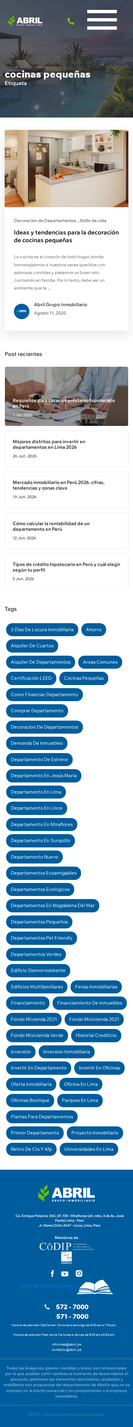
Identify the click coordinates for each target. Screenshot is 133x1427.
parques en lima (80, 1100)
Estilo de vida (93, 220)
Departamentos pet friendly (41, 938)
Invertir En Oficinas (99, 1068)
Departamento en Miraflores (42, 824)
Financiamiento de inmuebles (89, 1003)
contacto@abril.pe (66, 1350)
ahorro (93, 629)
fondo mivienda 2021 (34, 1019)
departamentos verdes (36, 954)
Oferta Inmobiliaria (31, 1084)
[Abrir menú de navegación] (102, 6)
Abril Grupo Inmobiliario (60, 304)
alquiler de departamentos (41, 662)
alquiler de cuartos (32, 646)
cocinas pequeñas (84, 678)
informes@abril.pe (66, 1344)
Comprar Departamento (37, 711)
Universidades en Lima (89, 1149)
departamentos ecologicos (40, 889)
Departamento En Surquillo (40, 840)
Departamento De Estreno (39, 759)
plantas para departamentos (42, 1117)
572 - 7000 (72, 1307)
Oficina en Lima (81, 1084)
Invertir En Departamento (38, 1068)
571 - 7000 (72, 1316)
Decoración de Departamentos (45, 220)
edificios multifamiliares (37, 987)
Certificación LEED (31, 678)
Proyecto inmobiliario (94, 1133)
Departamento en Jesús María (44, 775)
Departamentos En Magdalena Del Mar (53, 905)
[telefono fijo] (72, 20)
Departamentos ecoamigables (43, 873)
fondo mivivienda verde (37, 1035)
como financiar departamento (44, 694)
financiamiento (28, 1003)
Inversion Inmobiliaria (66, 1052)
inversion (21, 1052)
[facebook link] (52, 1273)
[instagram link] (79, 1273)
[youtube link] (64, 1273)
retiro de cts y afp (31, 1149)
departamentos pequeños (39, 922)
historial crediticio (96, 1035)
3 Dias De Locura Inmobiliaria (42, 629)
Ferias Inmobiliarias (96, 987)
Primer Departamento (35, 1133)
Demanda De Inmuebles (37, 743)
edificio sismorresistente (38, 970)
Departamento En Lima (36, 792)
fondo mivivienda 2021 (94, 1019)
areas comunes (100, 662)
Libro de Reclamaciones (47, 1286)
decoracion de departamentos (44, 727)
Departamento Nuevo (34, 857)
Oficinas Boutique (30, 1100)
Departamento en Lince (36, 808)
